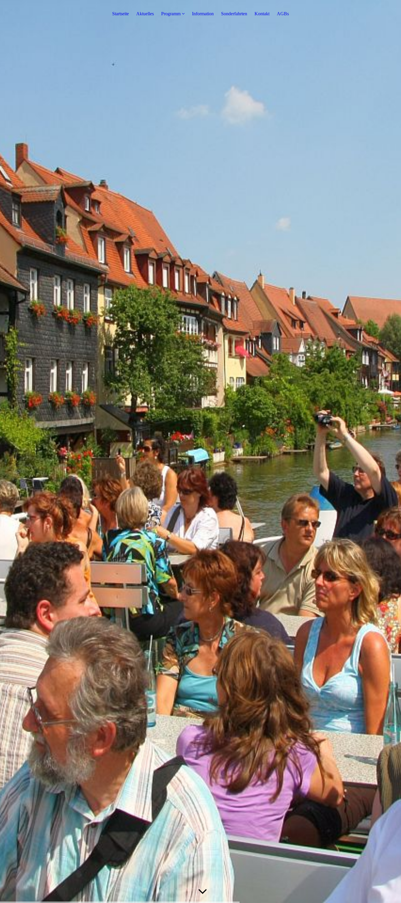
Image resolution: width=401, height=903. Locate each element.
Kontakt (262, 13)
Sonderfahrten (234, 13)
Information (203, 13)
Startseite (120, 13)
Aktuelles (145, 13)
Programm (171, 13)
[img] (200, 451)
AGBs (283, 13)
